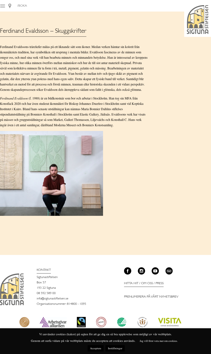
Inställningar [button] (115, 348)
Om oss (147, 283)
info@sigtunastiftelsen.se (52, 298)
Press (160, 283)
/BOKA (22, 5)
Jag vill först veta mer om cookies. (159, 341)
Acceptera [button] (95, 348)
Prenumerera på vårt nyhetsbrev (151, 296)
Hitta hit (131, 283)
